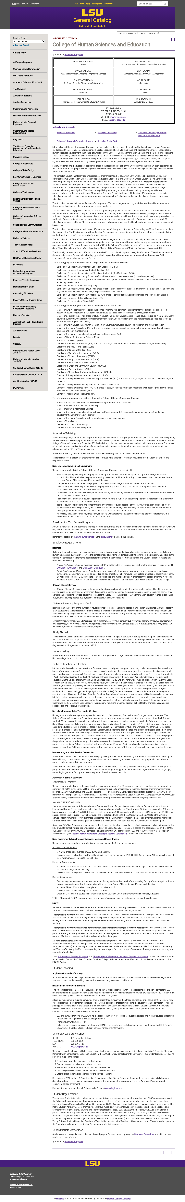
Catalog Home (19, 53)
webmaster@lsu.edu (18, 1179)
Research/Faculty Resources (26, 280)
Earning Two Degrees (84, 537)
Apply (88, 4)
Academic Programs (22, 96)
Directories (34, 4)
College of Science (21, 238)
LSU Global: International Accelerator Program (24, 272)
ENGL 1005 (98, 568)
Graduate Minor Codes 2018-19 (27, 374)
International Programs (23, 287)
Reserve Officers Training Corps (27, 300)
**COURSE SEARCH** (23, 75)
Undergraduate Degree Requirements (23, 132)
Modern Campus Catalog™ (119, 1199)
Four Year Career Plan (144, 1134)
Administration (20, 330)
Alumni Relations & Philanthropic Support (28, 323)
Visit (82, 4)
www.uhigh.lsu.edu (79, 1047)
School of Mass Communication (27, 225)
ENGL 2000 (87, 568)
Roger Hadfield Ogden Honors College (26, 200)
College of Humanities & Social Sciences (27, 217)
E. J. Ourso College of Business (27, 177)
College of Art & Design (23, 170)
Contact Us (108, 4)
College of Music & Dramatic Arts (28, 231)
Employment (97, 4)
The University (19, 89)
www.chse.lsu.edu (118, 117)
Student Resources (22, 102)
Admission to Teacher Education (73, 956)
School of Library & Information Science (75, 141)
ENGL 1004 (73, 568)
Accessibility (15, 1187)
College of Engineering (23, 192)
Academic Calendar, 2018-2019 (27, 82)
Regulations (18, 139)
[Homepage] (92, 1164)
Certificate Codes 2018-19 (25, 381)
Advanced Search (21, 45)
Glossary (17, 344)
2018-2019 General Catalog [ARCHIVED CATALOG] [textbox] (138, 33)
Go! (165, 4)
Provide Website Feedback (21, 1185)
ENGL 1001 (62, 568)
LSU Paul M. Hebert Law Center (27, 258)
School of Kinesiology (107, 132)
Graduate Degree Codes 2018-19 (28, 368)
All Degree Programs (22, 62)
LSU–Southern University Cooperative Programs (24, 308)
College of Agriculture (23, 163)
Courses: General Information (26, 69)
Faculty (16, 337)
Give (76, 4)
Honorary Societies (21, 315)
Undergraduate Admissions (25, 109)
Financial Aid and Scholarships (27, 115)
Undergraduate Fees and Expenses (24, 123)
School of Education (66, 132)
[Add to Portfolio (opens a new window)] (161, 39)
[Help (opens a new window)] (173, 39)
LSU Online (18, 265)
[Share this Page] (165, 39)
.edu (15, 4)
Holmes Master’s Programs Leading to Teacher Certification (100, 834)
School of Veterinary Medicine (27, 251)
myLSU (25, 4)
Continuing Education (23, 293)
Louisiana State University (21, 1174)
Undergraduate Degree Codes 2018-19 (26, 352)
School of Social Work (107, 141)
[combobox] (146, 33)
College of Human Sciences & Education (26, 208)
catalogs (60, 1199)
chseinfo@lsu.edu (117, 120)
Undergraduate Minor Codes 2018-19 (26, 360)
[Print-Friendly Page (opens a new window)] (169, 39)
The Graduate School (23, 245)
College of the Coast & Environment (23, 184)
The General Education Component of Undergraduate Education (27, 148)
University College (21, 157)
